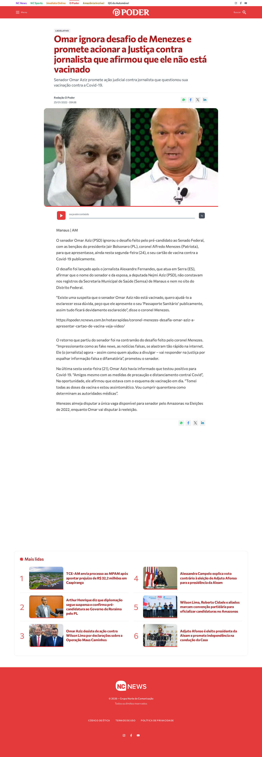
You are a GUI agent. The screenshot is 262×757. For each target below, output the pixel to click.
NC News (21, 3)
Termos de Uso (125, 720)
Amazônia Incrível (93, 3)
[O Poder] (131, 12)
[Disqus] (131, 484)
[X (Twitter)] (198, 100)
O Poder (74, 3)
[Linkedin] (205, 100)
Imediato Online (56, 3)
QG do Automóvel (118, 3)
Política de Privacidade (157, 720)
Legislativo (62, 31)
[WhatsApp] (183, 100)
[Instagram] (236, 3)
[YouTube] (246, 3)
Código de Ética (99, 720)
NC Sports (36, 3)
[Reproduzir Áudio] (61, 215)
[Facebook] (241, 3)
